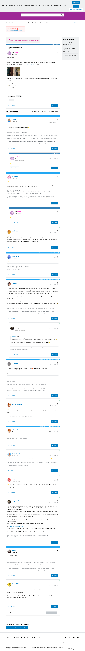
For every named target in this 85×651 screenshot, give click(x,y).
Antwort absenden (51, 613)
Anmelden (76, 642)
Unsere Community (25, 22)
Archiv (32, 22)
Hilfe (71, 642)
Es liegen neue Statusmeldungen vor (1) (15, 30)
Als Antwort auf (20, 160)
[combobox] (42, 14)
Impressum (34, 647)
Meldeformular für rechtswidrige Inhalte (17, 628)
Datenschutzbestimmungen (52, 647)
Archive (11, 100)
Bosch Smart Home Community (13, 22)
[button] (76, 2)
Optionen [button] (76, 22)
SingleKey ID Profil (63, 642)
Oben (77, 648)
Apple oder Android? (67, 42)
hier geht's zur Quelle (30, 64)
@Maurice (14, 336)
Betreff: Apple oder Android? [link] (41, 22)
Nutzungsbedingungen (41, 647)
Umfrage (19, 96)
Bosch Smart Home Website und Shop (17, 642)
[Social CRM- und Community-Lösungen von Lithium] (71, 648)
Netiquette (61, 647)
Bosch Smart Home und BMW (69, 55)
